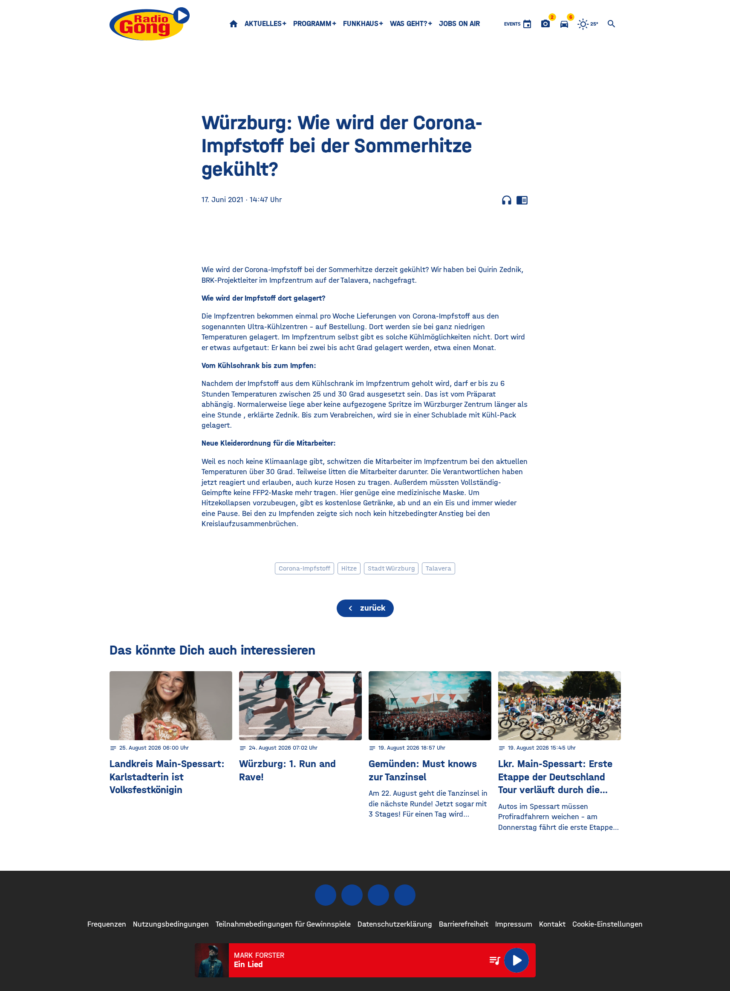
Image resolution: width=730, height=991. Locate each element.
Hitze (349, 568)
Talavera (438, 568)
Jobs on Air (459, 23)
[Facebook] (325, 895)
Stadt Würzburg (391, 568)
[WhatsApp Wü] (404, 895)
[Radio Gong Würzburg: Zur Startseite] (150, 24)
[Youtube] (378, 895)
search (611, 24)
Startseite (233, 24)
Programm (312, 23)
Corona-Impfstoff (304, 568)
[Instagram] (352, 895)
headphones (507, 200)
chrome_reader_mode (522, 200)
